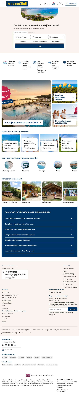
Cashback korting (68, 274)
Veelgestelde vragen (69, 282)
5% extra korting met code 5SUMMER (63, 122)
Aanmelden (73, 309)
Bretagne (4, 357)
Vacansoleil (5, 292)
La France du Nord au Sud (10, 295)
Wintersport (41, 364)
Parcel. (4, 306)
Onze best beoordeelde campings (60, 97)
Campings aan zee (7, 364)
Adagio (4, 321)
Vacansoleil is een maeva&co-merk (42, 375)
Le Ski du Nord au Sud (9, 298)
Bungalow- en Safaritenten (40, 41)
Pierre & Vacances (7, 313)
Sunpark (4, 319)
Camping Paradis (7, 300)
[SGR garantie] (53, 3)
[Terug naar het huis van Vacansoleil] (17, 4)
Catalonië (29, 357)
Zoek (39, 46)
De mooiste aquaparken (29, 364)
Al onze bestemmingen (20, 32)
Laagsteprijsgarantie (69, 276)
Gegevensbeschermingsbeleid (21, 330)
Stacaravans (23, 41)
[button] (3, 3)
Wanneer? (38, 37)
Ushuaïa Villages (7, 303)
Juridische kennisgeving (9, 333)
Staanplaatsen (56, 41)
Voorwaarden (6, 330)
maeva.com (5, 308)
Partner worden (68, 284)
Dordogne (36, 357)
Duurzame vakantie (52, 364)
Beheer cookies (38, 330)
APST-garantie (67, 279)
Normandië (21, 357)
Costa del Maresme (47, 357)
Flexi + (65, 271)
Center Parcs (6, 316)
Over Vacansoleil (68, 268)
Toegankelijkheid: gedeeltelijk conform (57, 330)
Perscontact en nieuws (70, 287)
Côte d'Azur (13, 357)
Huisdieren (17, 364)
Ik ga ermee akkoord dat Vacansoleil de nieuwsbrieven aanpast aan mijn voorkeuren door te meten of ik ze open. (64, 304)
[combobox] (23, 37)
